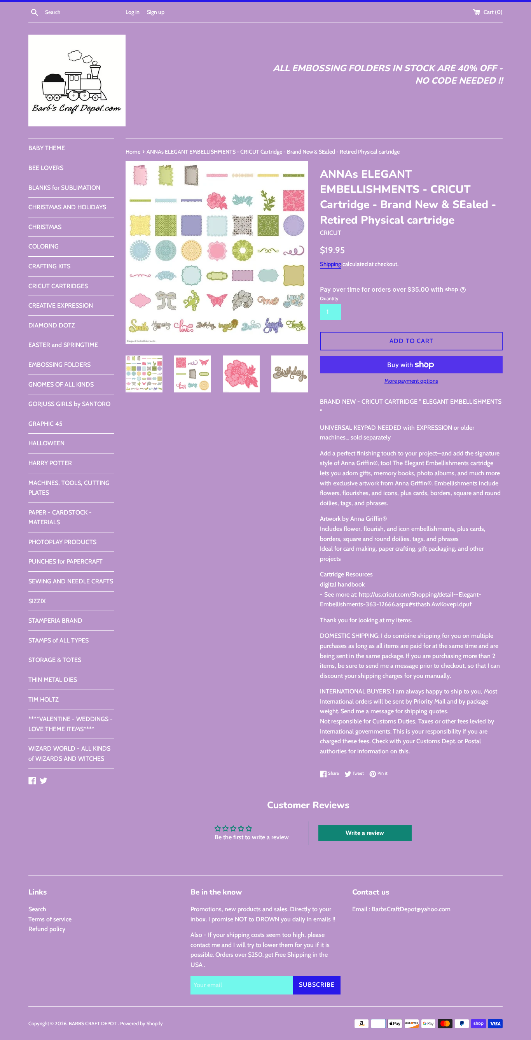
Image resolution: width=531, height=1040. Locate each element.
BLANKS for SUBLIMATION (64, 187)
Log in (133, 12)
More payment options (411, 380)
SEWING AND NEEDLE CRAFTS (70, 581)
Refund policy (46, 929)
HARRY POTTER (50, 463)
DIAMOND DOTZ (51, 325)
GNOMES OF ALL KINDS (61, 384)
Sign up (155, 12)
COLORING (43, 246)
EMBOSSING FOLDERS (59, 364)
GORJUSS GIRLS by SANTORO (69, 404)
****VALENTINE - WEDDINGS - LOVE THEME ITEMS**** (70, 724)
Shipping (330, 264)
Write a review (365, 833)
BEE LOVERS (45, 168)
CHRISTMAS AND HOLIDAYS (67, 207)
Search (37, 909)
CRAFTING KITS (49, 266)
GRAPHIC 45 (45, 423)
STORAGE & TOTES (54, 660)
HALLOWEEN (46, 443)
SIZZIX (37, 601)
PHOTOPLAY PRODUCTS (62, 542)
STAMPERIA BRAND (55, 620)
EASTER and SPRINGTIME (63, 344)
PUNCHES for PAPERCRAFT (65, 561)
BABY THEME (46, 148)
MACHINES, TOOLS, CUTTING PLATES (69, 488)
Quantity (329, 298)
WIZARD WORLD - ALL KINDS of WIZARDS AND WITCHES (69, 753)
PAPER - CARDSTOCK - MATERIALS (60, 517)
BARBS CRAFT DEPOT (93, 1023)
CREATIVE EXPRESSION (60, 305)
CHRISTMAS (44, 227)
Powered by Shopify (141, 1023)
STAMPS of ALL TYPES (58, 640)
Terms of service (50, 919)
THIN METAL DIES (52, 679)
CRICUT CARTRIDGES (58, 286)
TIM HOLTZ (43, 699)
